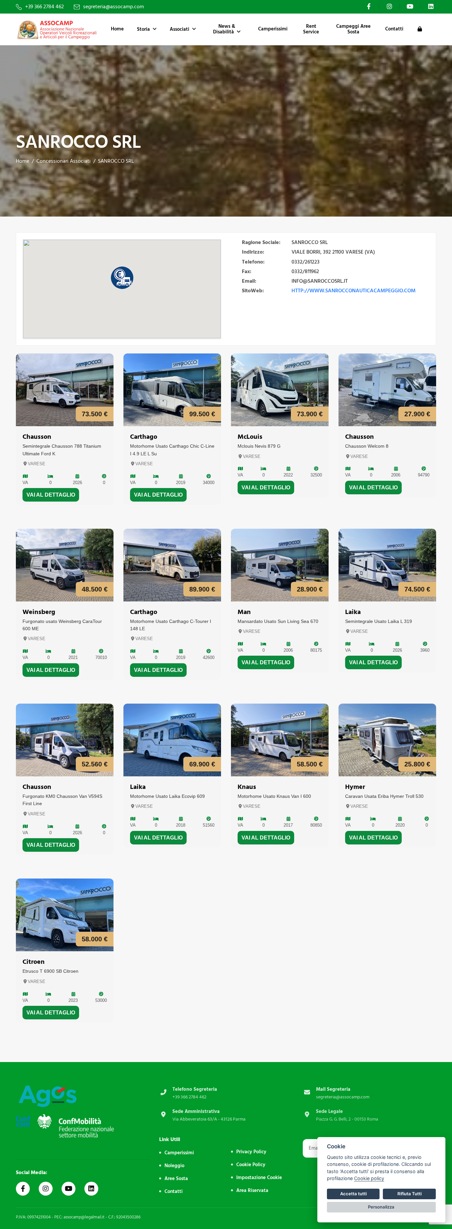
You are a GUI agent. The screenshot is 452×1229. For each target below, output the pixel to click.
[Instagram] (390, 6)
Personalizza (381, 1206)
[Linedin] (91, 1189)
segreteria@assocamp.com (113, 6)
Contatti (394, 29)
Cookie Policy (250, 1165)
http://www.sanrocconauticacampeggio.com (354, 290)
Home (117, 29)
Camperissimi (273, 29)
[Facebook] (369, 6)
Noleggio (174, 1166)
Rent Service (311, 29)
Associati (179, 29)
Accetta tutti (353, 1193)
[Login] (419, 29)
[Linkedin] (431, 6)
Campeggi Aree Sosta (353, 29)
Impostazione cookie (259, 1177)
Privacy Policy (251, 1152)
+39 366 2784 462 (44, 6)
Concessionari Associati (63, 161)
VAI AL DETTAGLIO (50, 495)
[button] (122, 277)
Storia (143, 29)
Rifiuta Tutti (409, 1193)
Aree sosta (176, 1178)
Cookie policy (369, 1178)
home (22, 161)
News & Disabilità (224, 29)
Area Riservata (252, 1190)
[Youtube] (411, 6)
